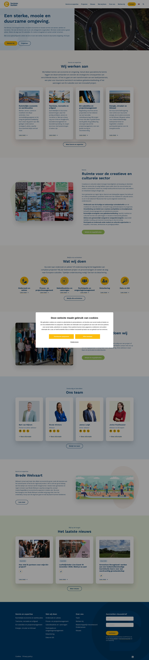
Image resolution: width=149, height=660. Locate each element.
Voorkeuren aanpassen (61, 336)
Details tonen (74, 342)
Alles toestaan (87, 336)
